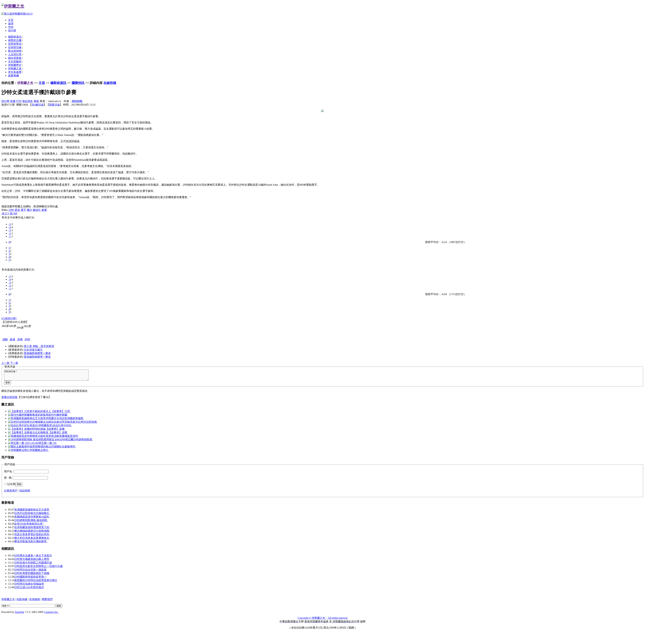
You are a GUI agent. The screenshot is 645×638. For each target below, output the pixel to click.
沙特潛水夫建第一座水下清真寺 (33, 555)
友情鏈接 (34, 599)
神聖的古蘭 (15, 40)
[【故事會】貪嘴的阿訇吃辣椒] (27, 428)
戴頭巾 (37, 210)
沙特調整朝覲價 (83, 439)
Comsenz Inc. (51, 612)
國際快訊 (78, 83)
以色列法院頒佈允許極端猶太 (32, 513)
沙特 (11, 210)
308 (13, 213)
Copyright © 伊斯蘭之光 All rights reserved (322, 617)
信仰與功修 (15, 47)
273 (5, 213)
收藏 (12, 101)
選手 (23, 210)
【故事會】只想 (61, 411)
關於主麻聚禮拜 (66, 446)
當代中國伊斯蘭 (58, 414)
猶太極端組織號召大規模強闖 (32, 530)
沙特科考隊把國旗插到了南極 (31, 573)
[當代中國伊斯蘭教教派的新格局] (28, 414)
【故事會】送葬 (58, 432)
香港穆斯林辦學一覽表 (37, 353)
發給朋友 (27, 101)
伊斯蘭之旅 (15, 68)
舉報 (36, 101)
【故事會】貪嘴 (55, 428)
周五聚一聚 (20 (48, 443)
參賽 (44, 210)
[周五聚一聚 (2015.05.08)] (23, 443)
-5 (10, 224)
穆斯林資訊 (15, 36)
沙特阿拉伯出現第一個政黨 (30, 569)
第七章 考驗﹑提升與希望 (39, 346)
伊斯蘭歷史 (15, 65)
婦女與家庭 (15, 58)
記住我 (11, 484)
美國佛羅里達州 (69, 436)
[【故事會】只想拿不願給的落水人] (29, 411)
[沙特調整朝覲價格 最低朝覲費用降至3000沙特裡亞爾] (40, 439)
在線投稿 (109, 83)
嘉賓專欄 (13, 75)
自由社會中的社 (62, 425)
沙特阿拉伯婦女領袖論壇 (29, 583)
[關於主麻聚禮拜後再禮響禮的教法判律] (32, 446)
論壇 (10, 23)
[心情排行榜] (8, 318)
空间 (10, 27)
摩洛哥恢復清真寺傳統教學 (31, 541)
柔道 (17, 210)
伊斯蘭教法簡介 (39, 450)
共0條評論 (38, 104)
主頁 (10, 19)
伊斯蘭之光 (25, 83)
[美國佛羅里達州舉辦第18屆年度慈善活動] (33, 436)
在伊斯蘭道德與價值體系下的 (32, 527)
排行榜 (12, 30)
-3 (10, 230)
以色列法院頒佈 (87, 421)
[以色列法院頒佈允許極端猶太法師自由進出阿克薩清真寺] (43, 421)
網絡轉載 (77, 101)
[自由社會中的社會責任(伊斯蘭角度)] (30, 425)
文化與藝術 (15, 61)
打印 (19, 101)
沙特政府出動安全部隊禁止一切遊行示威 (38, 566)
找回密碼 (24, 490)
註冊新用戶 (10, 490)
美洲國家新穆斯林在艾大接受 (32, 509)
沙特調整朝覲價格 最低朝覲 (31, 520)
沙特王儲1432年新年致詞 (29, 587)
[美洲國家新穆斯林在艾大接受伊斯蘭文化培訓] (36, 418)
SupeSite (19, 612)
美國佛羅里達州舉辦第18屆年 (32, 516)
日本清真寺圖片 (33, 349)
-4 (10, 227)
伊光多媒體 (15, 72)
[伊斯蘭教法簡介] (19, 450)
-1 (10, 236)
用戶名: (8, 471)
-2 (10, 233)
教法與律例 (15, 50)
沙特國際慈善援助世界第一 (30, 576)
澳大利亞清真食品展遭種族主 (32, 537)
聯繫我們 (47, 599)
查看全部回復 (9, 397)
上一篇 (5, 363)
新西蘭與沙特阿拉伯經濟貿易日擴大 (35, 580)
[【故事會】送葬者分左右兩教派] (28, 432)
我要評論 (54, 104)
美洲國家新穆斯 (74, 418)
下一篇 (14, 363)
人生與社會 (15, 54)
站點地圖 (22, 599)
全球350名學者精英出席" (29, 523)
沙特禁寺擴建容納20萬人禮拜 (31, 559)
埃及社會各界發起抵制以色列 (32, 534)
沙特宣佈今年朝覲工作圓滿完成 (33, 562)
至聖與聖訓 (15, 43)
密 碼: (8, 477)
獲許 (29, 210)
